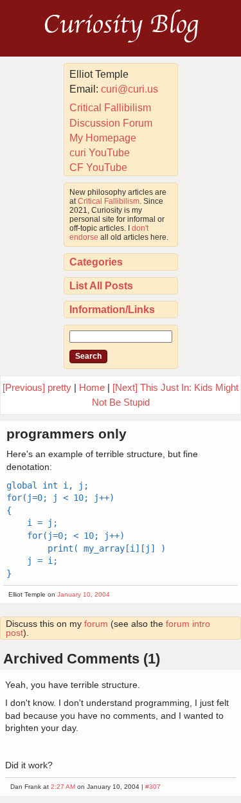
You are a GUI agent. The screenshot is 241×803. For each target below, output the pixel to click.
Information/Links (112, 309)
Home (92, 387)
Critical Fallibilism (110, 107)
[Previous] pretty (37, 387)
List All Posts (101, 285)
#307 (153, 786)
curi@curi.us (129, 89)
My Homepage (102, 137)
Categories (96, 262)
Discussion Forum (110, 123)
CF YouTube (98, 167)
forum (96, 623)
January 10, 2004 (83, 594)
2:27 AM (63, 786)
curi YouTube (99, 152)
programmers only (66, 433)
